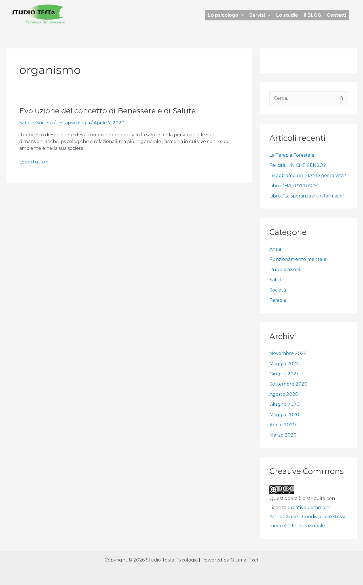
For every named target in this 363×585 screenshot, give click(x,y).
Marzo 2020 (283, 435)
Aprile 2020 (282, 424)
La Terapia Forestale (292, 155)
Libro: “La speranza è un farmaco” (306, 196)
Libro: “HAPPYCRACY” (293, 185)
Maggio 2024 (284, 363)
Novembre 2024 (288, 353)
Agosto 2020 (283, 394)
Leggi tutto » (33, 162)
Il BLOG (312, 15)
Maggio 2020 (284, 414)
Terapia (277, 300)
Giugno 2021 (283, 373)
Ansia (275, 249)
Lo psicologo (223, 15)
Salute (26, 122)
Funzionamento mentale (297, 259)
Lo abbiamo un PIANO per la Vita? (307, 175)
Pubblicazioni (284, 269)
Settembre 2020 (288, 384)
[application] (241, 15)
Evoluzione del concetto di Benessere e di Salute (107, 110)
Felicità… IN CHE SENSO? (297, 165)
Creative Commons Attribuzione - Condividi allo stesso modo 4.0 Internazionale (308, 516)
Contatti (336, 15)
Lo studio (287, 15)
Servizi (257, 15)
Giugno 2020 (284, 404)
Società (44, 122)
